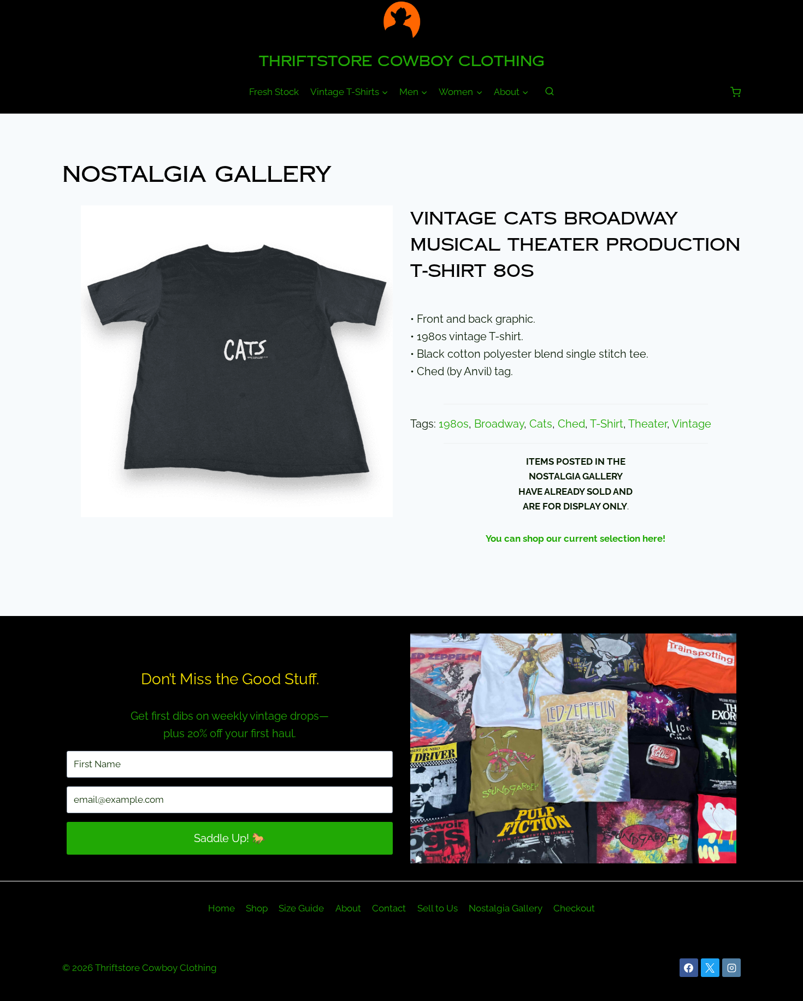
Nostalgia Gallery (196, 174)
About (348, 908)
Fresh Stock (274, 91)
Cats (540, 423)
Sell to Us (437, 908)
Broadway (499, 423)
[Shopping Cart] (735, 92)
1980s (454, 423)
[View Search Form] (549, 92)
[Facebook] (689, 967)
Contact (389, 908)
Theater (647, 423)
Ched (571, 423)
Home (221, 908)
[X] (710, 967)
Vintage (691, 423)
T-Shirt (606, 423)
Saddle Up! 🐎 (229, 838)
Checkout (574, 908)
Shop (257, 908)
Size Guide (301, 908)
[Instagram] (731, 967)
